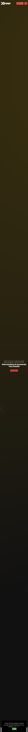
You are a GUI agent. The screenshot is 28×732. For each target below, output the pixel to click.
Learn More (13, 370)
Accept (14, 728)
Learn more (16, 726)
